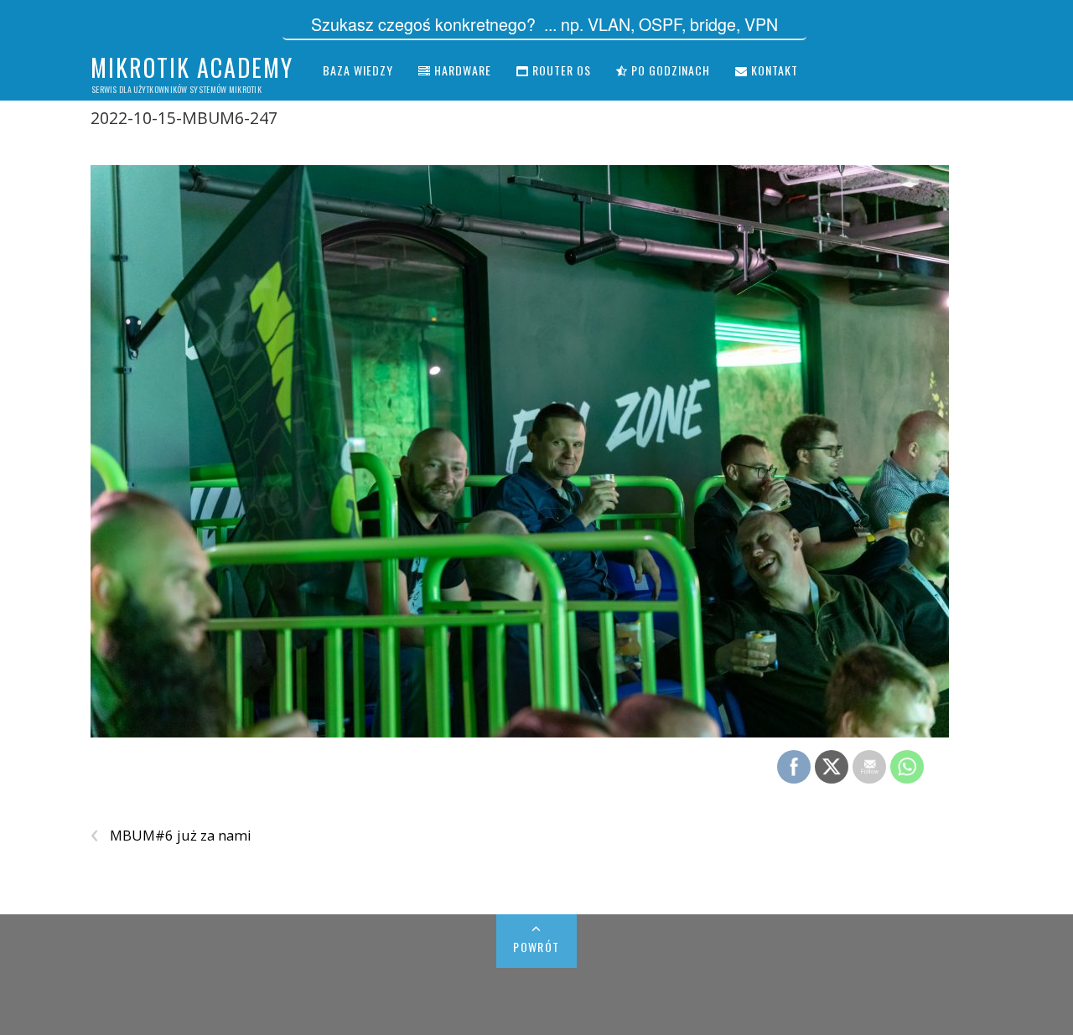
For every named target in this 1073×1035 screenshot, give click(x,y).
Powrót (536, 946)
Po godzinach (669, 70)
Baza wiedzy (358, 70)
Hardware (461, 70)
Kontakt (773, 70)
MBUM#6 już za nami (171, 835)
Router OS (560, 70)
